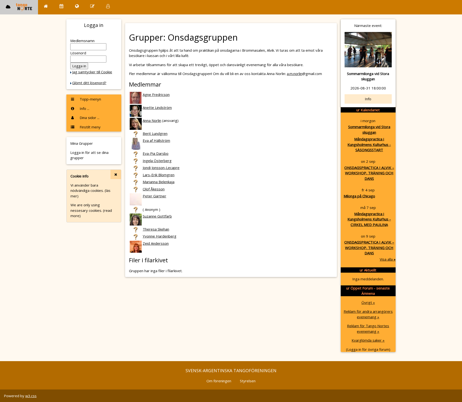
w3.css (31, 395)
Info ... (84, 108)
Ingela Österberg (157, 160)
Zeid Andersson (156, 243)
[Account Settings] (108, 6)
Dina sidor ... (89, 117)
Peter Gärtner (154, 196)
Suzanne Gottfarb (157, 216)
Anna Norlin (152, 120)
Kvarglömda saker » (368, 340)
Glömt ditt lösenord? (89, 82)
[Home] (46, 6)
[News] (76, 6)
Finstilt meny (90, 127)
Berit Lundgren (155, 133)
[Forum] (92, 6)
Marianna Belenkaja (158, 181)
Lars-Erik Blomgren (158, 174)
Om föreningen (218, 380)
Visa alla (388, 259)
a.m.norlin (294, 73)
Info (368, 98)
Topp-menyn (90, 99)
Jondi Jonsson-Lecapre (161, 167)
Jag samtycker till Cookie (92, 71)
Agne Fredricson (156, 94)
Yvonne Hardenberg (159, 236)
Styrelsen (248, 380)
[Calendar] (61, 6)
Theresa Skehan (156, 229)
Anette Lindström (157, 107)
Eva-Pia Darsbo (155, 153)
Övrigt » (368, 302)
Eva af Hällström (156, 140)
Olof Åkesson (154, 189)
